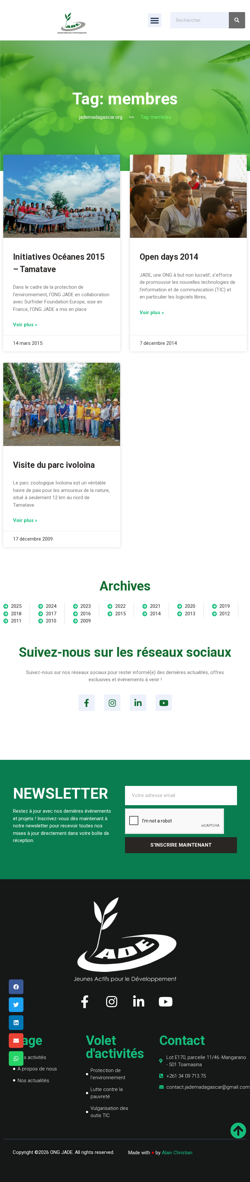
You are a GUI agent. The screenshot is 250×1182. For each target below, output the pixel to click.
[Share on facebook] (16, 986)
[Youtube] (164, 703)
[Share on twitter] (16, 1004)
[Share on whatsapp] (16, 1058)
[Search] (237, 20)
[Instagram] (112, 703)
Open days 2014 (169, 257)
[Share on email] (16, 1040)
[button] (154, 20)
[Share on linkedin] (16, 1022)
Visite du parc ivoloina (54, 465)
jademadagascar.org (100, 117)
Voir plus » (25, 325)
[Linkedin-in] (138, 703)
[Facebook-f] (86, 703)
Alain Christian (177, 1153)
